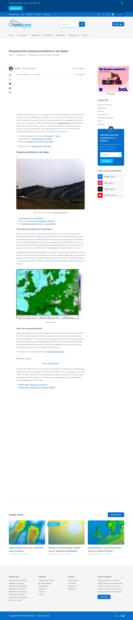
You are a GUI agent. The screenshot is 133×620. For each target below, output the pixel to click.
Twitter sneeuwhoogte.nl (50, 363)
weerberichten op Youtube (42, 139)
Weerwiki (30, 14)
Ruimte (100, 121)
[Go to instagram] (108, 14)
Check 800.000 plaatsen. (55, 352)
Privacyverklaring (44, 583)
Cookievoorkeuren (43, 616)
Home (11, 55)
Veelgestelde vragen (46, 580)
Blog (22, 14)
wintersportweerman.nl (60, 213)
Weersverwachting (104, 105)
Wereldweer (21, 55)
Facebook (49, 136)
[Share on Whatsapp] (10, 91)
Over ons (41, 592)
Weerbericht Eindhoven (17, 589)
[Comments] (10, 83)
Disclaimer (42, 589)
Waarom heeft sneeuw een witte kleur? (33, 385)
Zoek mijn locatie (15, 600)
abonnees (110, 195)
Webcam (38, 14)
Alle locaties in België (17, 594)
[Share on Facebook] (10, 75)
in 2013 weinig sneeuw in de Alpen (42, 221)
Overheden (72, 583)
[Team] (11, 68)
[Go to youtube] (113, 14)
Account (120, 14)
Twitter (58, 136)
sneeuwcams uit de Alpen (41, 146)
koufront (55, 245)
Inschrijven (106, 161)
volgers (109, 177)
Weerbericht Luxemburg (18, 592)
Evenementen (73, 580)
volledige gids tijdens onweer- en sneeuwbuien (38, 224)
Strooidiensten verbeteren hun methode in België (36, 387)
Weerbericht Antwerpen (18, 580)
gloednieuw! (15, 8)
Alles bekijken (116, 515)
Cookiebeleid (43, 586)
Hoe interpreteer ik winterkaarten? (31, 218)
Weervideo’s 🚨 (14, 14)
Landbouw (72, 589)
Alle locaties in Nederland (18, 597)
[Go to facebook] (99, 14)
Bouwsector (72, 586)
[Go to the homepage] (20, 24)
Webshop (46, 14)
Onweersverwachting (106, 118)
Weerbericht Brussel (16, 583)
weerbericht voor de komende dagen (40, 142)
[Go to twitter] (104, 14)
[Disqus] (47, 466)
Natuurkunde (102, 114)
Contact (41, 594)
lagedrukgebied (64, 123)
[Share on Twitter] (10, 79)
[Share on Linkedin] (10, 87)
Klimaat (100, 111)
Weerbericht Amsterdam (18, 586)
